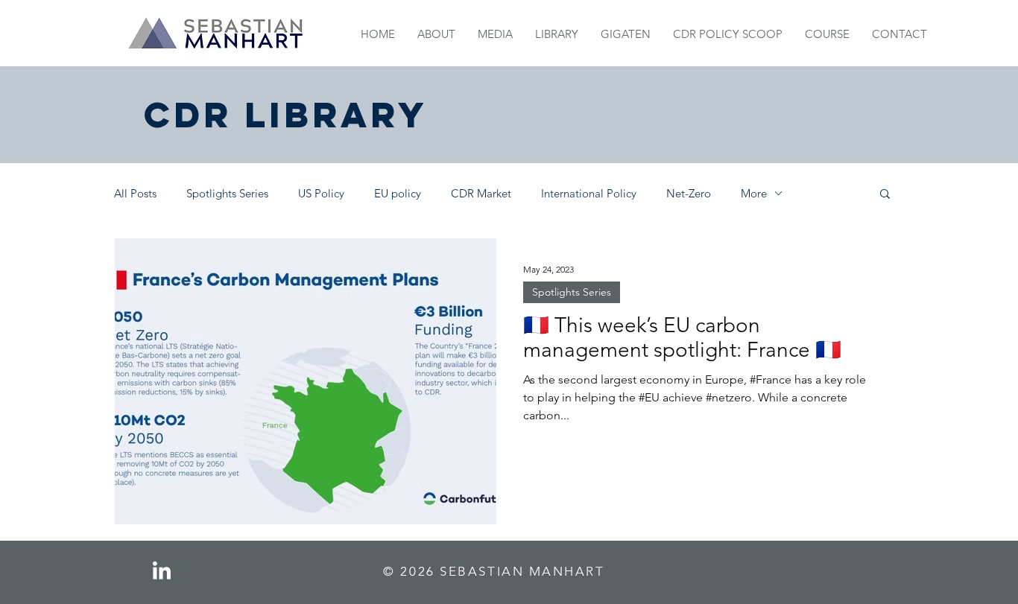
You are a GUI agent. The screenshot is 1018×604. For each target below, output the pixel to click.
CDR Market (481, 193)
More (754, 193)
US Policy (321, 193)
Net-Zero (688, 193)
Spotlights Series (227, 193)
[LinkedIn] (162, 572)
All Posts (135, 193)
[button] (885, 195)
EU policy (397, 193)
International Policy (588, 193)
